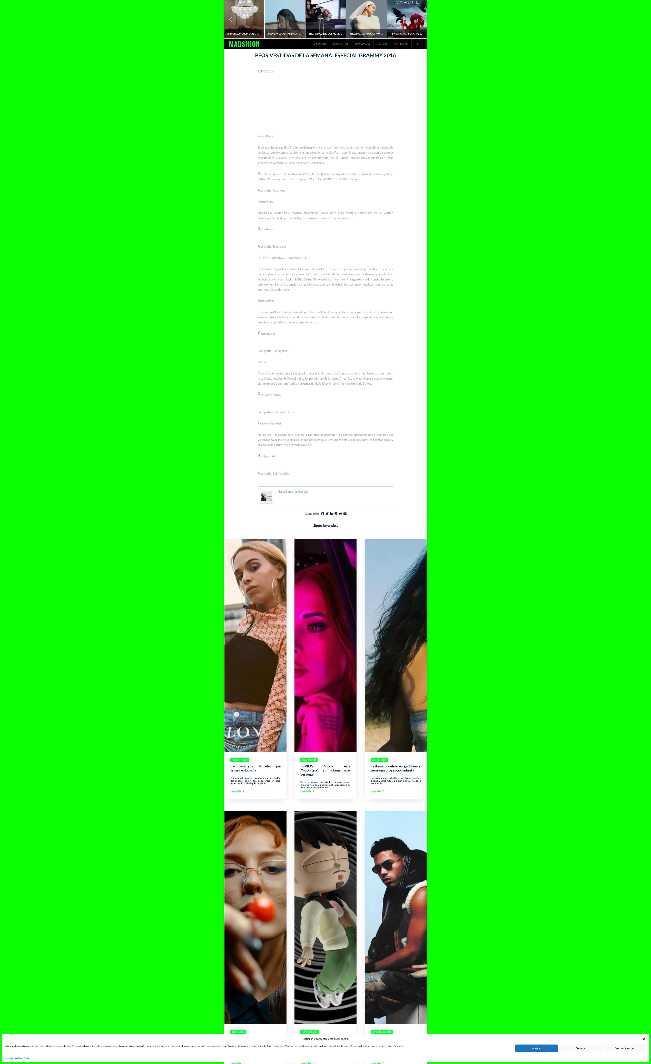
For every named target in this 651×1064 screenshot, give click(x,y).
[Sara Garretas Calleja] (266, 496)
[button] (644, 1038)
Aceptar (536, 1048)
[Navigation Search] (417, 44)
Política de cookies (13, 1058)
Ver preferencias (624, 1048)
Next (420, 19)
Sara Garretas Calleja (293, 491)
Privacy (27, 1058)
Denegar (581, 1048)
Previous (230, 19)
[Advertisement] (325, 104)
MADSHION (244, 43)
